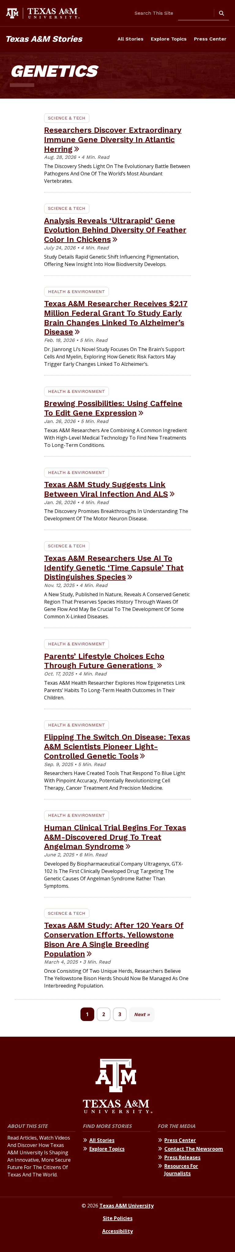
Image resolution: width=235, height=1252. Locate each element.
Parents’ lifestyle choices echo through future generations (104, 660)
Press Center (210, 39)
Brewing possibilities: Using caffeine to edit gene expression (113, 408)
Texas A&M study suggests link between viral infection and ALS (106, 489)
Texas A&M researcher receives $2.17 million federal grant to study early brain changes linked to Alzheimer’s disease (116, 317)
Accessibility (117, 1231)
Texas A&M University (126, 1205)
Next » (142, 1014)
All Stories (131, 39)
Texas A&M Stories (43, 39)
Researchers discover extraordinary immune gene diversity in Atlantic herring (112, 139)
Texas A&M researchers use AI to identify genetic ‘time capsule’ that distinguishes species (114, 567)
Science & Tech (66, 117)
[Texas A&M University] (118, 1086)
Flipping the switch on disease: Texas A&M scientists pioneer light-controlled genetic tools (117, 746)
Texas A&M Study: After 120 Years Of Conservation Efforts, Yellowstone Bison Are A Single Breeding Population (114, 939)
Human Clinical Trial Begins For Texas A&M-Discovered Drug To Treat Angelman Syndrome (115, 837)
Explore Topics (169, 39)
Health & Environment (76, 291)
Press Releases (182, 1157)
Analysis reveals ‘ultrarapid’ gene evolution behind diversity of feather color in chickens (115, 230)
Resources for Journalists (181, 1170)
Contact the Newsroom (193, 1148)
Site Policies (117, 1218)
